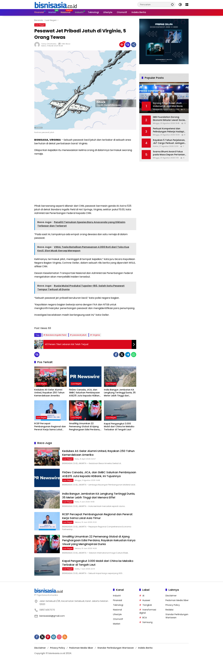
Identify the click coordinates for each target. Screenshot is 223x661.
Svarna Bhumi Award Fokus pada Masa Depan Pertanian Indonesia (169, 153)
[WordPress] (53, 637)
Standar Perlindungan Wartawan (115, 647)
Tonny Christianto (48, 44)
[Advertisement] (85, 180)
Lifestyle (117, 614)
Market (116, 623)
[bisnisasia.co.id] (55, 4)
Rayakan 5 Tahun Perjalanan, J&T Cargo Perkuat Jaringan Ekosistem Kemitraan (169, 142)
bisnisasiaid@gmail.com (52, 615)
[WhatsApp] (133, 354)
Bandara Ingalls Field (56, 335)
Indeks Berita (145, 647)
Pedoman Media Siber (177, 600)
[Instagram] (59, 637)
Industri (117, 595)
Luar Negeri (40, 25)
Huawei (146, 600)
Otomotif (118, 619)
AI (143, 595)
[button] (172, 4)
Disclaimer (171, 595)
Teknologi (118, 604)
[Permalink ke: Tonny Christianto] (37, 44)
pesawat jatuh (79, 335)
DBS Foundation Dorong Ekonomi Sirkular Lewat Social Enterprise (169, 119)
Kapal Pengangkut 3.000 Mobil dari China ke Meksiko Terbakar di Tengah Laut (119, 426)
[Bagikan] (133, 44)
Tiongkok (147, 604)
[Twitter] (121, 354)
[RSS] (64, 637)
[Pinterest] (48, 637)
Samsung (147, 622)
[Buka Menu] (187, 4)
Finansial (117, 600)
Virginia (96, 335)
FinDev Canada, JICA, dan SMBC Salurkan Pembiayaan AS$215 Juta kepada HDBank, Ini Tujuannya (85, 392)
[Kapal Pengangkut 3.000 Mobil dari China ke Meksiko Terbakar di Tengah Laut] (120, 410)
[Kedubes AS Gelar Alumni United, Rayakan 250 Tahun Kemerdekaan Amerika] (50, 376)
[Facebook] (115, 354)
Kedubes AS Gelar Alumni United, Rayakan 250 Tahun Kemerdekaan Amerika (49, 392)
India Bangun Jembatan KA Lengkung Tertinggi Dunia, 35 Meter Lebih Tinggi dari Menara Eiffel (120, 392)
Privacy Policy (173, 604)
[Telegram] (127, 354)
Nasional (117, 609)
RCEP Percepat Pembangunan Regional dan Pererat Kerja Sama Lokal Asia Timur (50, 426)
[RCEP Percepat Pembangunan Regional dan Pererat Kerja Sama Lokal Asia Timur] (50, 410)
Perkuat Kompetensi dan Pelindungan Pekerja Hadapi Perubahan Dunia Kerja (168, 130)
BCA (144, 617)
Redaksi (169, 609)
